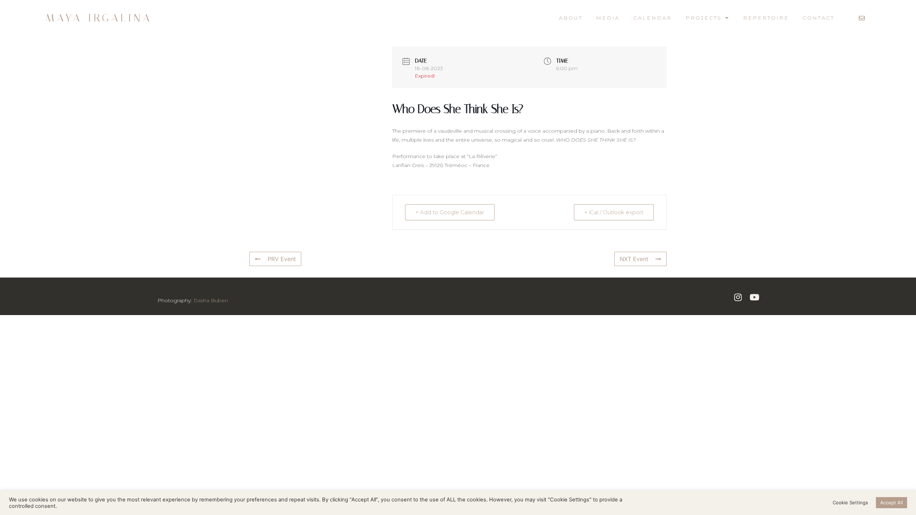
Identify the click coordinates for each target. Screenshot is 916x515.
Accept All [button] (891, 502)
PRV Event (282, 259)
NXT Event (634, 259)
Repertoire (766, 18)
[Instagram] (738, 297)
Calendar (652, 18)
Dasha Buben (211, 300)
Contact (818, 18)
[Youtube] (754, 297)
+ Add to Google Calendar (449, 212)
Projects (704, 18)
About (571, 18)
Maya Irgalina (99, 17)
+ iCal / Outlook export (613, 212)
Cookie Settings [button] (850, 502)
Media (608, 18)
